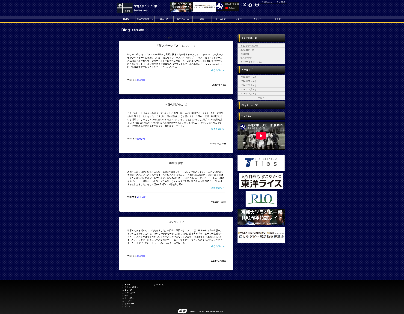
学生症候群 (176, 163)
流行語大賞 (246, 58)
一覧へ (261, 97)
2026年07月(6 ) (248, 81)
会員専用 (282, 2)
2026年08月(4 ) (248, 77)
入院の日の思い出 (176, 104)
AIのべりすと (176, 221)
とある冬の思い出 (249, 45)
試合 (202, 19)
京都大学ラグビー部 (145, 6)
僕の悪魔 (245, 54)
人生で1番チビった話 (251, 62)
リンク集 (160, 284)
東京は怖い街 (247, 49)
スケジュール (183, 19)
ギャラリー (259, 19)
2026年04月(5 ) (248, 93)
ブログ (278, 19)
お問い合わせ (268, 2)
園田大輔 (141, 80)
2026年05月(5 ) (248, 89)
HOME (126, 19)
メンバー (240, 19)
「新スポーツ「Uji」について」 (176, 45)
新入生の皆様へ (145, 19)
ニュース (164, 19)
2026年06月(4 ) (248, 85)
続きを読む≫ (218, 70)
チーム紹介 (221, 19)
